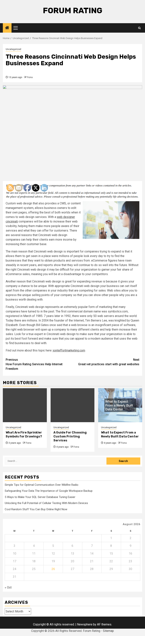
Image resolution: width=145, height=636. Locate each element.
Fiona (30, 77)
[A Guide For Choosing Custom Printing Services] (73, 405)
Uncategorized (13, 49)
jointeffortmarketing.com (69, 350)
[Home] (7, 28)
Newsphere (84, 624)
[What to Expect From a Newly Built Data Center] (120, 405)
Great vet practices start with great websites (108, 362)
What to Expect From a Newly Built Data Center (120, 434)
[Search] (139, 28)
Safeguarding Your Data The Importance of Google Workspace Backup (49, 491)
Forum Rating (72, 10)
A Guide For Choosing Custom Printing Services (70, 436)
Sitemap (108, 631)
